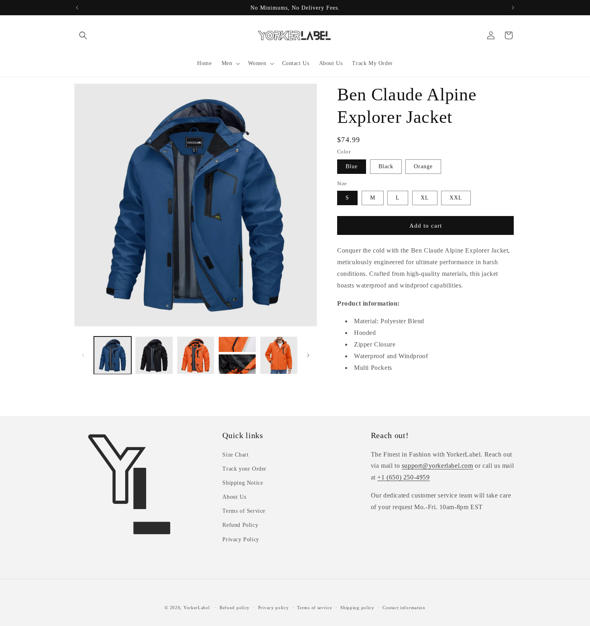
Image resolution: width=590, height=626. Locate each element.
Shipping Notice (242, 482)
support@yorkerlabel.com (437, 465)
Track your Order (244, 468)
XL (425, 198)
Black (385, 166)
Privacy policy (273, 607)
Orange (423, 166)
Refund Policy (240, 525)
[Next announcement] (513, 7)
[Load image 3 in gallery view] (195, 355)
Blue (352, 166)
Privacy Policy (240, 539)
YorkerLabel (196, 607)
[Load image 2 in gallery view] (154, 355)
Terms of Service (243, 511)
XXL (456, 198)
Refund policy (235, 607)
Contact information (403, 607)
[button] (83, 35)
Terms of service (314, 607)
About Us (234, 496)
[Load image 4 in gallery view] (237, 355)
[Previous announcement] (77, 7)
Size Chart (235, 454)
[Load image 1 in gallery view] (112, 355)
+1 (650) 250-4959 (403, 476)
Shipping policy (357, 607)
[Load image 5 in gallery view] (278, 355)
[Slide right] (308, 355)
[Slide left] (83, 355)
